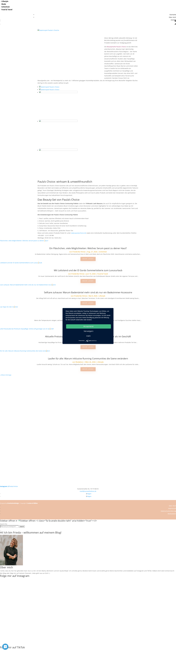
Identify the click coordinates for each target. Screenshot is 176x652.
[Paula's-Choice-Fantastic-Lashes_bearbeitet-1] (49, 90)
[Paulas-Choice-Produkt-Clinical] (58, 121)
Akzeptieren (88, 326)
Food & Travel (6, 9)
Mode (3, 4)
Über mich (172, 17)
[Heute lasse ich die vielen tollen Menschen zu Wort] (158, 388)
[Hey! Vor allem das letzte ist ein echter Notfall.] (52, 414)
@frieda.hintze (9, 486)
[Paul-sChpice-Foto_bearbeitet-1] (49, 87)
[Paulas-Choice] (58, 92)
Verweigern (88, 331)
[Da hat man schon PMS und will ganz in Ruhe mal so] (17, 383)
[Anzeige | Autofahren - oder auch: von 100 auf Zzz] (88, 393)
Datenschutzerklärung (168, 511)
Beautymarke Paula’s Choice (116, 47)
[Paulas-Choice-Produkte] (58, 150)
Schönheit (5, 7)
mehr (88, 336)
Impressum (172, 508)
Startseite (172, 15)
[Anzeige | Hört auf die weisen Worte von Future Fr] (123, 446)
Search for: (3, 524)
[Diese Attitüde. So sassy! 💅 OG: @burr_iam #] (17, 412)
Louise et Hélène (32, 503)
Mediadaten (172, 514)
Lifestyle (4, 1)
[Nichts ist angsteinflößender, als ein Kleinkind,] (88, 416)
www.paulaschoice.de (78, 233)
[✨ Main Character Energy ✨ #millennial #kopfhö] (158, 412)
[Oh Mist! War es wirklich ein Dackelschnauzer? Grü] (52, 384)
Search (22, 526)
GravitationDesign (13, 503)
